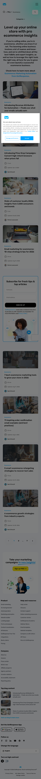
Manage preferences (12, 138)
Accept (27, 138)
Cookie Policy (31, 131)
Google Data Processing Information (12, 133)
